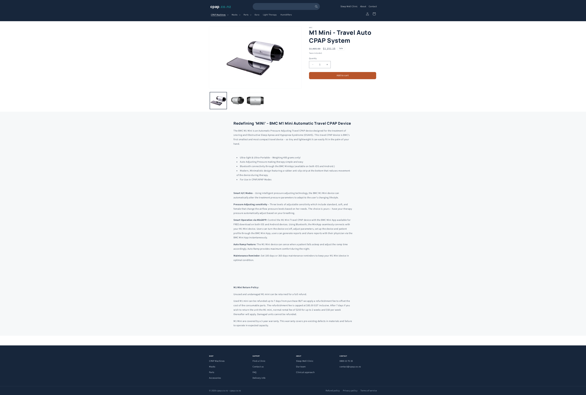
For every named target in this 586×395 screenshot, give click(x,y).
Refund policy (333, 390)
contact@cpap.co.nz (350, 366)
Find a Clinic (259, 361)
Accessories (215, 378)
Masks (212, 366)
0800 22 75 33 (346, 361)
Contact (373, 6)
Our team (301, 366)
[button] (219, 15)
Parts (211, 372)
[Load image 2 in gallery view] (236, 100)
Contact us (258, 366)
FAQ (255, 372)
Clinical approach (305, 372)
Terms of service (368, 390)
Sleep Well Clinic (349, 6)
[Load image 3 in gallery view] (255, 100)
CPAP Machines (217, 361)
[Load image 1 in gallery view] (218, 100)
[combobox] (286, 6)
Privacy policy (350, 390)
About (363, 6)
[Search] (316, 6)
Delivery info (259, 378)
